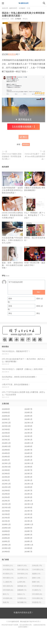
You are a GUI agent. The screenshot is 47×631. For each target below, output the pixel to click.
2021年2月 (6, 521)
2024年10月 (6, 446)
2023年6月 (6, 474)
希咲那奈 (12, 54)
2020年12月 (6, 524)
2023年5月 (28, 474)
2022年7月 (28, 491)
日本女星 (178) (37, 565)
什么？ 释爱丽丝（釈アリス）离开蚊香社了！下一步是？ (34, 215)
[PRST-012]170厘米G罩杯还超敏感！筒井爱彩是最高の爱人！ (11, 156)
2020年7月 (28, 531)
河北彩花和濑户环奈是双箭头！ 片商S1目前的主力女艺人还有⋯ (12, 240)
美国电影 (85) (21, 586)
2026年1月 (28, 419)
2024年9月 (28, 446)
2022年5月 (28, 494)
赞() (25, 137)
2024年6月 (6, 453)
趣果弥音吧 (23, 3)
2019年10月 (6, 548)
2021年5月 (28, 514)
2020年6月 (6, 535)
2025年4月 (6, 436)
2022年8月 (6, 491)
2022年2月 (6, 501)
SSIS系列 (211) (8, 565)
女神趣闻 (22, 8)
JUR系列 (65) (21, 598)
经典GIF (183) (22, 565)
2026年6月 (6, 413)
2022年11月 (28, 484)
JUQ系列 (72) (36, 590)
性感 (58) (6, 602)
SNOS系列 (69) (37, 594)
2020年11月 (28, 524)
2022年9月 (28, 487)
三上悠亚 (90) (7, 582)
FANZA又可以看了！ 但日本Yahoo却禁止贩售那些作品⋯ (35, 156)
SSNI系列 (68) (7, 598)
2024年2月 (6, 460)
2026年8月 (6, 409)
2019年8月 (6, 552)
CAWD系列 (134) (37, 569)
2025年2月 (6, 440)
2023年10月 (6, 467)
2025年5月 (28, 433)
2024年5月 (28, 453)
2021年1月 (28, 521)
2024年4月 (6, 457)
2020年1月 (28, 541)
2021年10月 (6, 507)
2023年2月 (6, 480)
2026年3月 (28, 416)
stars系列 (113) (22, 578)
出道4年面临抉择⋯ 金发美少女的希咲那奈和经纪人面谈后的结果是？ (12, 190)
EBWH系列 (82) (8, 590)
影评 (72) (6, 594)
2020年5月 (28, 535)
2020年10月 (6, 528)
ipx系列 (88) (21, 582)
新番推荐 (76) (21, 590)
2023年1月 (28, 480)
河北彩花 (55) (36, 602)
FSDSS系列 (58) (37, 598)
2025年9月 (28, 426)
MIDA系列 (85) (8, 586)
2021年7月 (28, 511)
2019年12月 (6, 545)
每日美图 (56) (21, 602)
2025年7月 (28, 429)
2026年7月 (28, 409)
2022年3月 (28, 497)
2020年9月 (28, 528)
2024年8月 (6, 450)
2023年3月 (28, 477)
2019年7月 (28, 552)
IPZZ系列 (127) (8, 574)
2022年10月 (6, 487)
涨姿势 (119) (36, 574)
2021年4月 (6, 518)
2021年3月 (28, 518)
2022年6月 (6, 494)
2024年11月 (28, 443)
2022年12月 (6, 484)
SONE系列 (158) (8, 569)
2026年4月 (6, 416)
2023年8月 (6, 470)
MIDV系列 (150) (22, 569)
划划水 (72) (21, 594)
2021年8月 (6, 511)
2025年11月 (28, 423)
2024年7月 (28, 450)
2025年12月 (6, 423)
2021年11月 (28, 504)
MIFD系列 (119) (8, 578)
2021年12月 (6, 504)
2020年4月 (6, 538)
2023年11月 (28, 463)
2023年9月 (28, 467)
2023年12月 (6, 463)
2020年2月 (6, 541)
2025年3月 (28, 436)
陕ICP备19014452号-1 (33, 621)
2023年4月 (6, 477)
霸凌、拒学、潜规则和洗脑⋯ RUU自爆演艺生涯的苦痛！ (12, 265)
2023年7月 (28, 470)
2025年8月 (6, 429)
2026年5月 (28, 413)
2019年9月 (28, 548)
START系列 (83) (37, 586)
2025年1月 (28, 440)
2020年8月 (6, 531)
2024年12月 (6, 443)
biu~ (39, 292)
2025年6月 (6, 433)
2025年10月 (6, 426)
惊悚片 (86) (35, 582)
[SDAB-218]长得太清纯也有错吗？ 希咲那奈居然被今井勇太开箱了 (12, 215)
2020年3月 (28, 538)
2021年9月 (28, 507)
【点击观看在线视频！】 (23, 126)
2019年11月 (28, 545)
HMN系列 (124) (22, 574)
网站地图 (23, 621)
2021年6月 (6, 514)
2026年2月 (6, 419)
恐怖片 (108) (36, 578)
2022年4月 (6, 497)
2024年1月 (28, 460)
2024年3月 (28, 457)
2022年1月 (28, 501)
